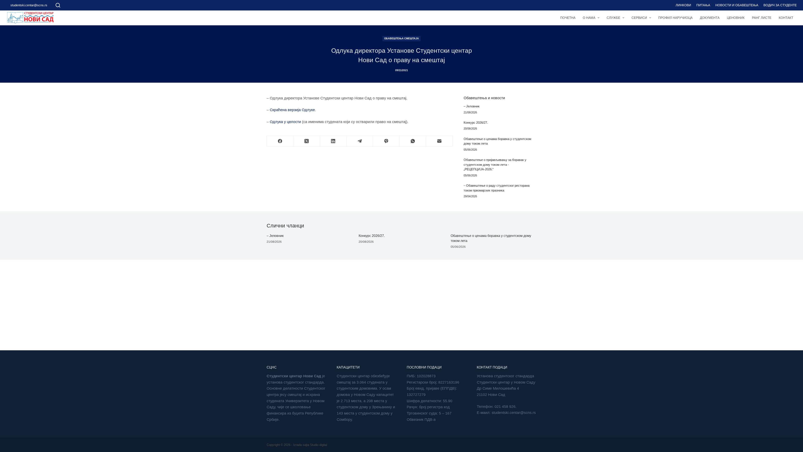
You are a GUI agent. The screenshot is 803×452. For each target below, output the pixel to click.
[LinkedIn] (333, 141)
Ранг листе (761, 17)
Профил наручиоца (675, 17)
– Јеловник (471, 106)
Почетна (567, 17)
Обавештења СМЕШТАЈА (401, 38)
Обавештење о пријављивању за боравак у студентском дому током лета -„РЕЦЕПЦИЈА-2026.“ (495, 164)
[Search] (58, 5)
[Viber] (386, 141)
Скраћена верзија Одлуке (292, 110)
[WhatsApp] (413, 141)
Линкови (683, 5)
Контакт (786, 17)
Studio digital (318, 445)
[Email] (439, 141)
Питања (703, 5)
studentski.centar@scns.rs (28, 5)
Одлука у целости (285, 122)
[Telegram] (360, 141)
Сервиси (639, 17)
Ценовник (736, 17)
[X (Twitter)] (306, 141)
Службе (613, 17)
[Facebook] (280, 141)
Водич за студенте (780, 5)
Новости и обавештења (736, 5)
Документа (710, 17)
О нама (589, 17)
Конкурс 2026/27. (476, 122)
